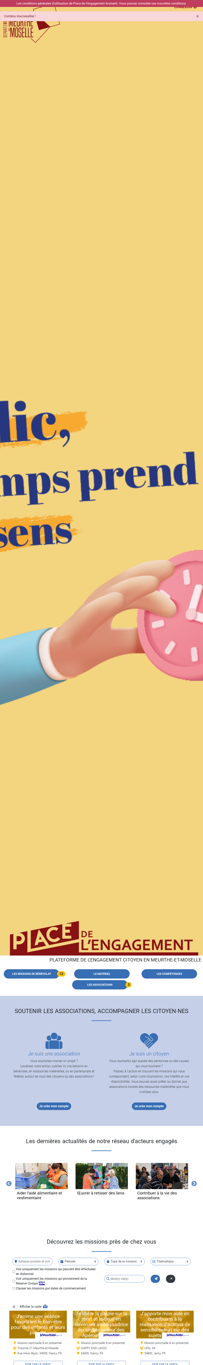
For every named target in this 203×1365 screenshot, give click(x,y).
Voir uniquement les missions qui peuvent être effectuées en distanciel (56, 1271)
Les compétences (169, 973)
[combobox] (32, 1261)
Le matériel (102, 973)
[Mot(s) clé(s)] (108, 1278)
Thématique (165, 1261)
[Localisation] (16, 1261)
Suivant (193, 1183)
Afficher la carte (31, 1306)
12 (61, 974)
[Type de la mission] (108, 1261)
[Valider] (155, 1279)
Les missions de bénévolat (31, 973)
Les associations (100, 984)
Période (70, 1261)
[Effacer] (170, 1279)
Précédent (8, 1183)
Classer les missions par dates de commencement (51, 1288)
